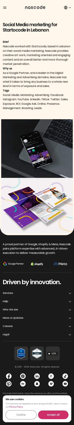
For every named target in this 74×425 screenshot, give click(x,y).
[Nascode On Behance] (23, 384)
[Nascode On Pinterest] (9, 384)
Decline (21, 415)
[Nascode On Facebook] (9, 376)
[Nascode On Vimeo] (51, 384)
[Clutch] (37, 353)
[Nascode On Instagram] (23, 376)
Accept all (53, 415)
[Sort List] (53, 353)
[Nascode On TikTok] (65, 376)
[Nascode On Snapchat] (37, 384)
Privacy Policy (16, 406)
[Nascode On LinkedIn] (37, 376)
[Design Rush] (21, 353)
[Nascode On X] (51, 376)
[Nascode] (35, 7)
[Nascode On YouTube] (65, 384)
